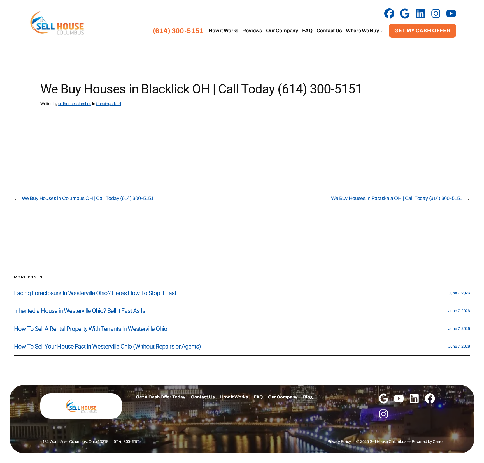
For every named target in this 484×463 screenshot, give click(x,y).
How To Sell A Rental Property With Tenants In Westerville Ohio (90, 329)
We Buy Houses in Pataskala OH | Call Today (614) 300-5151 (396, 198)
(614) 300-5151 (127, 441)
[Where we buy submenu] (381, 30)
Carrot (438, 441)
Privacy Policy (339, 441)
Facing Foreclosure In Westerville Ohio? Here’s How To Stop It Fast (95, 293)
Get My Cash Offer (422, 30)
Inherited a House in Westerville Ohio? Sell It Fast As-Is (79, 311)
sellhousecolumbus (74, 104)
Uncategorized (108, 104)
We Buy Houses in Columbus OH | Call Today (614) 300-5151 (87, 198)
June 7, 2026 (459, 293)
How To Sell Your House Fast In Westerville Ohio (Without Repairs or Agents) (107, 347)
